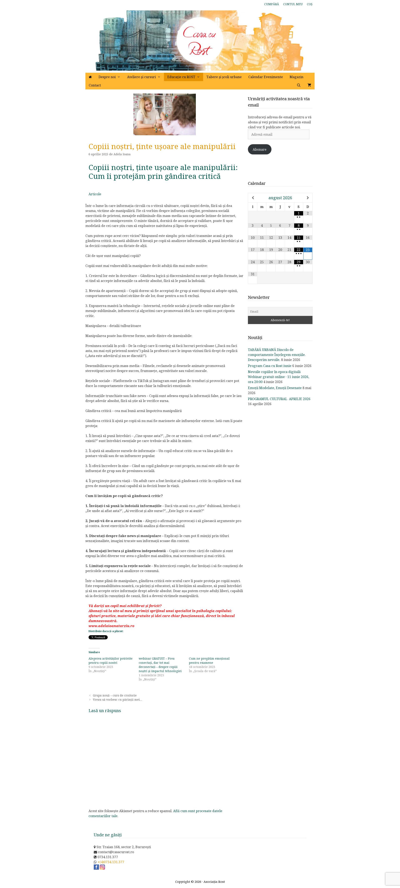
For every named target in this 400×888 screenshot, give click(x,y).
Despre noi (107, 77)
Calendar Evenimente (265, 77)
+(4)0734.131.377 (111, 862)
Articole (95, 194)
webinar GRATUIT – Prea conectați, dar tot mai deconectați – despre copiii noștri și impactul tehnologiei (160, 664)
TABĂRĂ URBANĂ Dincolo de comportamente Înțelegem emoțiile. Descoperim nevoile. (277, 354)
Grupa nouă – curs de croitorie (115, 695)
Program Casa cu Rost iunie (269, 365)
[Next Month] (307, 197)
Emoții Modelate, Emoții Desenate (275, 388)
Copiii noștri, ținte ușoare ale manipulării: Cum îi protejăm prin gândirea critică (163, 171)
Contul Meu (293, 4)
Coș (309, 4)
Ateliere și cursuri (141, 77)
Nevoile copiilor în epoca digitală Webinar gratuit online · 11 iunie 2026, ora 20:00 (278, 376)
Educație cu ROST (181, 77)
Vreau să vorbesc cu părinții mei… (117, 699)
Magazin (296, 77)
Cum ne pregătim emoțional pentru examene (209, 660)
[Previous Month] (252, 197)
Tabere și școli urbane (224, 77)
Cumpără (271, 4)
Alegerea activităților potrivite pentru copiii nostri (110, 660)
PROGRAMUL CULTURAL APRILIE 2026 (279, 399)
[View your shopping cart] (309, 85)
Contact (95, 85)
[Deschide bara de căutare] (298, 85)
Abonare (259, 149)
